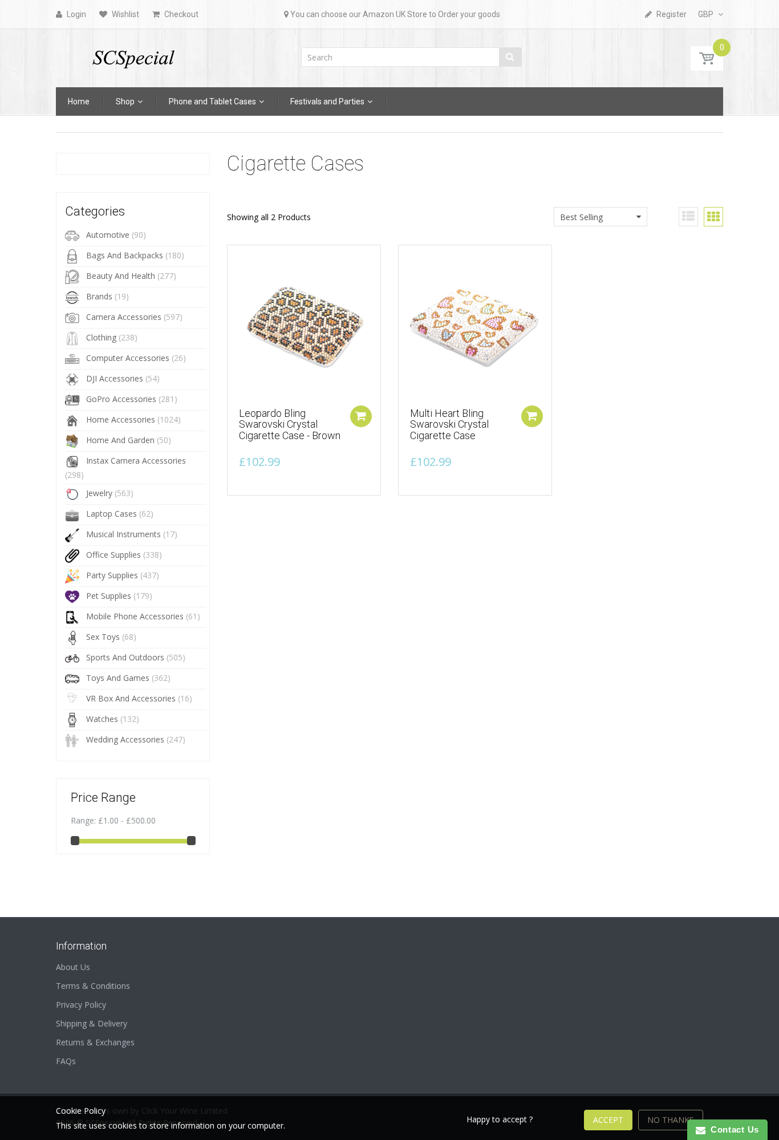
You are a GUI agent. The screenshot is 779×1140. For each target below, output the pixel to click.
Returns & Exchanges (95, 1042)
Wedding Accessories (125, 739)
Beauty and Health (120, 275)
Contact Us (732, 1129)
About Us (73, 967)
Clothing (101, 337)
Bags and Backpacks (124, 255)
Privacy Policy (81, 1004)
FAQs (66, 1061)
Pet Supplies (108, 595)
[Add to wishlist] (236, 259)
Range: (83, 820)
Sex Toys (103, 636)
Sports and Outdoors (125, 657)
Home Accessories (120, 419)
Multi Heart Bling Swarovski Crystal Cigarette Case (449, 424)
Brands (99, 296)
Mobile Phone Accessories (135, 616)
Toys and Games (117, 677)
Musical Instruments (123, 534)
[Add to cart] (361, 416)
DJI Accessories (114, 378)
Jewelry (99, 493)
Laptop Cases (111, 513)
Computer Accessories (127, 357)
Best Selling (581, 217)
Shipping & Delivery (91, 1023)
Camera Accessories (123, 316)
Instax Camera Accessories (136, 460)
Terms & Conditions (93, 985)
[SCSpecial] (132, 54)
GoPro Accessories (121, 398)
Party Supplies (112, 575)
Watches (102, 718)
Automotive (107, 234)
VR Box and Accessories (131, 698)
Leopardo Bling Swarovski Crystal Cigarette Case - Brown (289, 424)
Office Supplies (113, 554)
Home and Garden (120, 440)
